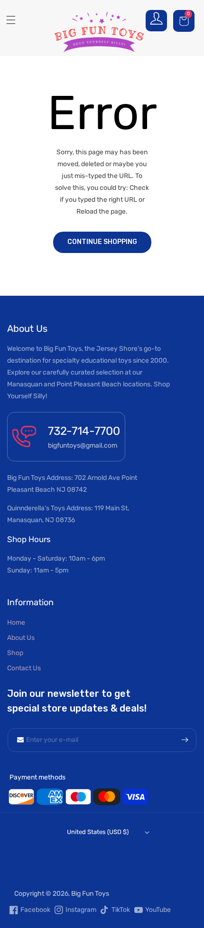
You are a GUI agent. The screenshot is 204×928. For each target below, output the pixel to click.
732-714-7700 (84, 431)
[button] (184, 20)
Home (16, 623)
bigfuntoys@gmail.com (82, 445)
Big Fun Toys (90, 894)
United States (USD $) (98, 831)
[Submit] (184, 740)
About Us (21, 638)
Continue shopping (102, 242)
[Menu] (7, 19)
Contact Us (24, 668)
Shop (15, 653)
